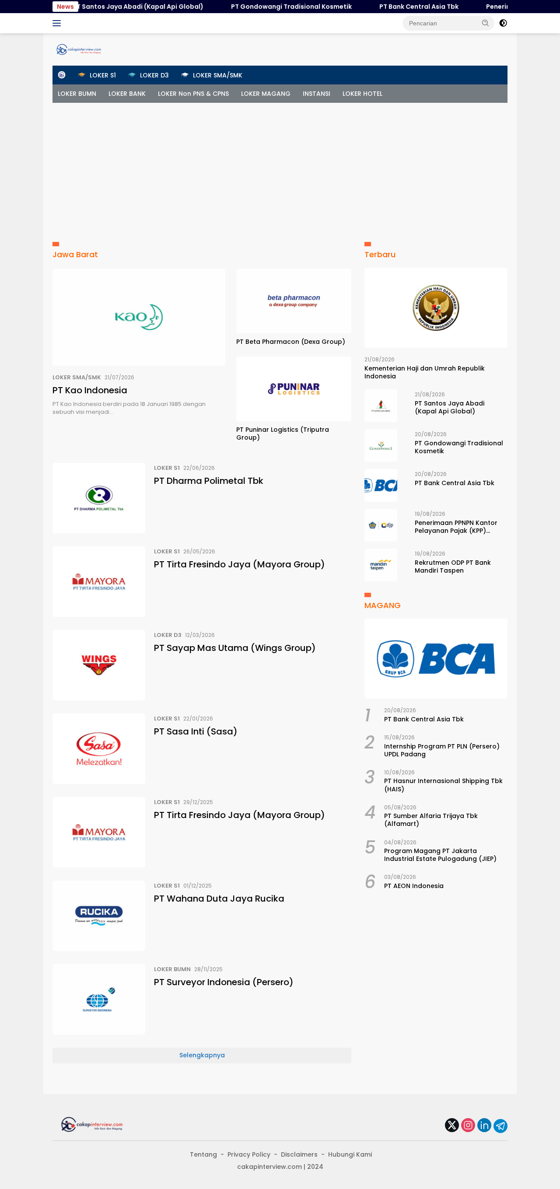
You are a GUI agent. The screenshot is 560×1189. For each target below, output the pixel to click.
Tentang (203, 1154)
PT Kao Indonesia (89, 390)
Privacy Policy (249, 1154)
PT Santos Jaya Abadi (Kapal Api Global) (121, 6)
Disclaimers (299, 1154)
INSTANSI (316, 93)
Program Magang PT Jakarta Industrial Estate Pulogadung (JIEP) (440, 855)
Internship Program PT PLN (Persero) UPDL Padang (442, 750)
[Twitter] (452, 1125)
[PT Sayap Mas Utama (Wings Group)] (98, 665)
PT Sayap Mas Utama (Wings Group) (235, 648)
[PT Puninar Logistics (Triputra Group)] (293, 389)
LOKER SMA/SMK (76, 377)
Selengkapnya (202, 1055)
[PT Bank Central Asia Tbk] (380, 485)
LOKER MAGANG (265, 93)
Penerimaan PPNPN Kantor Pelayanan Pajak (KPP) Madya (456, 527)
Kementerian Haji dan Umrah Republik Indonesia (424, 372)
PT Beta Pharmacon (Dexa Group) (290, 342)
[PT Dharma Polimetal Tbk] (98, 498)
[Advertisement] (280, 168)
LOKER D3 (168, 635)
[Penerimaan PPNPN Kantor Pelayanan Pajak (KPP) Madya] (380, 525)
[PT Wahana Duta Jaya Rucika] (98, 916)
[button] (485, 23)
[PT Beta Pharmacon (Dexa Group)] (293, 301)
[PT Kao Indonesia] (138, 317)
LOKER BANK (127, 93)
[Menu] (58, 23)
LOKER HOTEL (362, 93)
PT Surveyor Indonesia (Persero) (224, 982)
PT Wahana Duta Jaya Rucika (219, 898)
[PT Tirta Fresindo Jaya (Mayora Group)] (98, 581)
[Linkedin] (484, 1125)
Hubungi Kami (350, 1154)
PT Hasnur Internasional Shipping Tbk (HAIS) (443, 785)
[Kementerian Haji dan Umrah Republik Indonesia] (436, 308)
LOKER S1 (167, 468)
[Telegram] (501, 1126)
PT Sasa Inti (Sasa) (196, 731)
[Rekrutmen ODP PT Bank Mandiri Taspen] (380, 565)
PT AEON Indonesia (414, 886)
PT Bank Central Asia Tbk (401, 6)
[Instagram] (468, 1125)
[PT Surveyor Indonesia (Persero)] (98, 999)
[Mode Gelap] (503, 23)
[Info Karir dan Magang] (78, 49)
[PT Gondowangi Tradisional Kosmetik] (380, 445)
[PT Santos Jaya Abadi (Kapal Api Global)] (380, 405)
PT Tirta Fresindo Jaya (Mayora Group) (239, 564)
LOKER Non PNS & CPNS (193, 93)
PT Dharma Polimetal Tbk (208, 481)
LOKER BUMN (77, 93)
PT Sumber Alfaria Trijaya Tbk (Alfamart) (431, 820)
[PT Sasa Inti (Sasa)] (98, 748)
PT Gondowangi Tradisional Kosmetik (274, 6)
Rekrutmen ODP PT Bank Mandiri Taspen (453, 566)
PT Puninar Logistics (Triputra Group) (282, 433)
